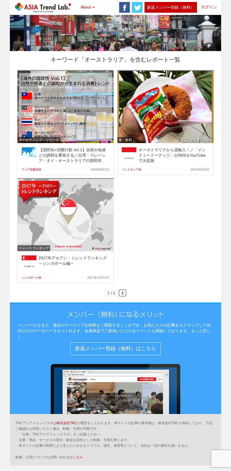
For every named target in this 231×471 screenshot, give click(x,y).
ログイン (209, 7)
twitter (137, 7)
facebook (124, 7)
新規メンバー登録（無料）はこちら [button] (115, 348)
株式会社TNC (66, 423)
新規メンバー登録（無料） (170, 7)
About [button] (86, 7)
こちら (78, 457)
